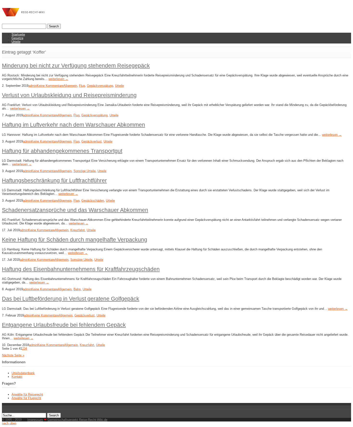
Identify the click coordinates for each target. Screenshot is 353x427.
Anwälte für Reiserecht (27, 394)
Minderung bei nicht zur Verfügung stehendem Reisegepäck (76, 65)
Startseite (18, 34)
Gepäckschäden (92, 200)
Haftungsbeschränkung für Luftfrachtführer (54, 180)
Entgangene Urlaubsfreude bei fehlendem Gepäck (64, 325)
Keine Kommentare (50, 85)
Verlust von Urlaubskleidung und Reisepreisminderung (69, 95)
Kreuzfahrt (77, 230)
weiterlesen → (58, 79)
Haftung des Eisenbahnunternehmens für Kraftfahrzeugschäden (81, 269)
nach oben (9, 423)
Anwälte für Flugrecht (26, 398)
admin (32, 85)
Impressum (35, 419)
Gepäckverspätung (100, 85)
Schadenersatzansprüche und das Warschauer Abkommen (75, 210)
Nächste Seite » (13, 355)
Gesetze (17, 38)
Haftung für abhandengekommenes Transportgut (62, 151)
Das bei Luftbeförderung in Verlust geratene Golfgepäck (70, 299)
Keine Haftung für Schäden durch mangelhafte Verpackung (74, 239)
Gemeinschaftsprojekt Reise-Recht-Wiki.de (77, 419)
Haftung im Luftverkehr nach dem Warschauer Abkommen (73, 125)
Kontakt (17, 376)
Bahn (77, 289)
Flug (82, 85)
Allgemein (70, 85)
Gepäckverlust (91, 141)
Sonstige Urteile (84, 171)
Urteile (16, 41)
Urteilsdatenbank (23, 373)
